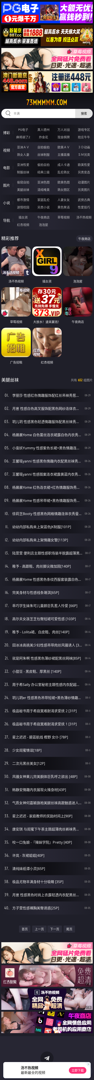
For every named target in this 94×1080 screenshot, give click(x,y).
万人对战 (63, 129)
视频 (6, 150)
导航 (6, 220)
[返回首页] (88, 1071)
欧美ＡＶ (63, 147)
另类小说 (43, 207)
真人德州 (43, 129)
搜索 (84, 113)
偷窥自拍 (23, 182)
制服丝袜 (23, 172)
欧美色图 (63, 182)
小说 (6, 202)
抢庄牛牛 (84, 137)
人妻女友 (63, 200)
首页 (25, 929)
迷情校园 (23, 207)
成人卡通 (63, 165)
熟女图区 (63, 190)
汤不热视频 (84, 217)
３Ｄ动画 (84, 147)
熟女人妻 (23, 154)
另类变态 (84, 172)
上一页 (39, 929)
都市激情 (23, 200)
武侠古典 (84, 200)
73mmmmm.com (46, 102)
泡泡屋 (43, 225)
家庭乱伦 (43, 200)
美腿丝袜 (23, 190)
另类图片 (84, 190)
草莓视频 (63, 217)
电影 (6, 167)
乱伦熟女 (63, 172)
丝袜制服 (43, 154)
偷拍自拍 (43, 165)
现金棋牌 (63, 137)
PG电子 (23, 129)
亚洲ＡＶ (23, 147)
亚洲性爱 (23, 165)
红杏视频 (23, 225)
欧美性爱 (84, 165)
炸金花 (43, 137)
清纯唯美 (43, 190)
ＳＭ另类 (84, 154)
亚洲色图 (43, 182)
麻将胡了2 (23, 137)
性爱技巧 (84, 207)
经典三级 (43, 172)
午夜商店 (43, 217)
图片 (6, 185)
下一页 (54, 929)
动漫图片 (84, 182)
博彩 (6, 132)
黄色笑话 (63, 207)
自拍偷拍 (43, 147)
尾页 (69, 929)
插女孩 (23, 217)
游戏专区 (84, 129)
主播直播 (63, 154)
